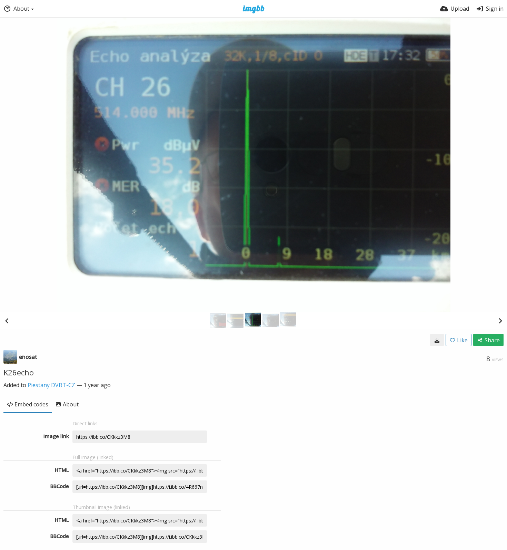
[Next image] (500, 321)
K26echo (18, 372)
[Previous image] (7, 321)
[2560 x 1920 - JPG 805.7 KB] (437, 340)
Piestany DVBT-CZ (51, 385)
